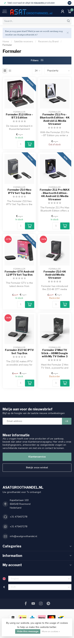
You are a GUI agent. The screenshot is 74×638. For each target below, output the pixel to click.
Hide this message (27, 631)
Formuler (7, 45)
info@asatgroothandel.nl (23, 536)
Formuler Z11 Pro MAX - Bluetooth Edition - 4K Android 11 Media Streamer (55, 194)
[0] (69, 11)
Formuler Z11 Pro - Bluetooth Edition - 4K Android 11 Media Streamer (55, 119)
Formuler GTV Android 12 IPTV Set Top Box (19, 273)
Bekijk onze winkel (37, 467)
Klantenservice (37, 456)
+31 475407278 (18, 516)
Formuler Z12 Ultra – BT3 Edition (19, 116)
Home (6, 41)
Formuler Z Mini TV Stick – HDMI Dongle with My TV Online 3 (54, 353)
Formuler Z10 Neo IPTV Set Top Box (19, 191)
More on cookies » (51, 631)
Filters (35, 60)
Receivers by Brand (48, 41)
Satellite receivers (23, 41)
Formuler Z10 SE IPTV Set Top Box (19, 351)
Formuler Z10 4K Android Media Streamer (55, 275)
